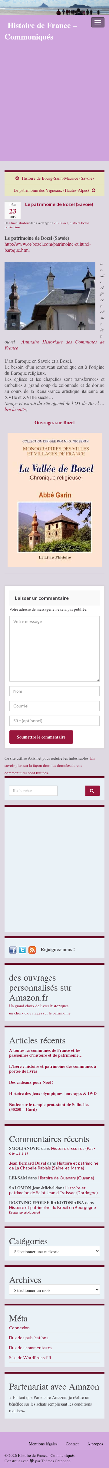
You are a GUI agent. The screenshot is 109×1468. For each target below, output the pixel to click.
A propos (95, 1444)
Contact (72, 1444)
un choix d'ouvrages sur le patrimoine (40, 1013)
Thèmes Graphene (56, 1460)
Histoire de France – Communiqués (41, 30)
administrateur (19, 223)
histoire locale (79, 223)
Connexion (19, 1327)
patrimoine (12, 227)
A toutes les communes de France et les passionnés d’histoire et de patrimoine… (46, 1052)
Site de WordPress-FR (30, 1357)
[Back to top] (95, 1454)
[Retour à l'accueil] (54, 7)
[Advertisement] (54, 104)
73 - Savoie (61, 223)
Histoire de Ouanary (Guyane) (66, 1177)
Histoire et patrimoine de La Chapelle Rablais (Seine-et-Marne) (53, 1165)
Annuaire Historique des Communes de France (54, 344)
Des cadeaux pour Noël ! (31, 1082)
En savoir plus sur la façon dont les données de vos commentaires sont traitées (50, 765)
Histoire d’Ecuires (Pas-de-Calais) (52, 1151)
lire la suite (15, 409)
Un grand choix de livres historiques (38, 1005)
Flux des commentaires (30, 1347)
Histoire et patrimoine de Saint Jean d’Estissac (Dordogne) (53, 1190)
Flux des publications (28, 1337)
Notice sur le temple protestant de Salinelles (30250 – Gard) (49, 1106)
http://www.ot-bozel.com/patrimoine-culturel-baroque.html (48, 247)
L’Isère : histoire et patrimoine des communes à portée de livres (52, 1068)
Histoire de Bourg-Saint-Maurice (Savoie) (58, 178)
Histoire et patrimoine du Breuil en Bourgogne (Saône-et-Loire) (52, 1210)
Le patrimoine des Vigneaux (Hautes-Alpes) (51, 190)
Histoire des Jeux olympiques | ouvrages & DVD (53, 1093)
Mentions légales (43, 1444)
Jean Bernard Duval (27, 1163)
